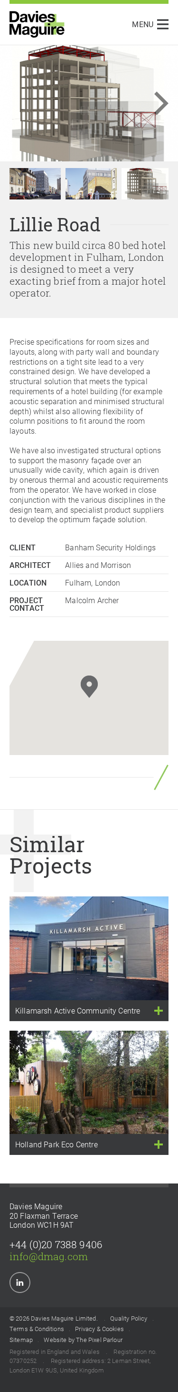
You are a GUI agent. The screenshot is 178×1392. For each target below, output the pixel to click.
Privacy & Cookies (99, 1329)
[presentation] (149, 103)
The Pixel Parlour (99, 1340)
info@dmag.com (48, 1256)
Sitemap (21, 1340)
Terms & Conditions (36, 1329)
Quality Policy (128, 1318)
